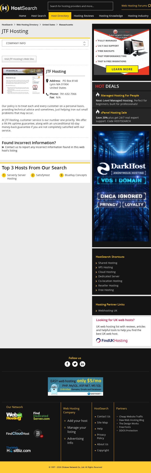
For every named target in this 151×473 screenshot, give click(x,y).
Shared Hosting (107, 263)
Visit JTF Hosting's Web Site (19, 59)
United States (48, 25)
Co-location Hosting (110, 281)
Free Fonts (125, 427)
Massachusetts (66, 25)
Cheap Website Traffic (131, 416)
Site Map (102, 422)
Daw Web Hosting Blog (131, 420)
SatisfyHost (43, 175)
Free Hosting (106, 290)
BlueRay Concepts (76, 175)
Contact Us (103, 416)
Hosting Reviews (84, 15)
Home (22, 15)
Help (100, 428)
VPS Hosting (105, 267)
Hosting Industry (138, 15)
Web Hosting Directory (27, 25)
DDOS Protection (128, 430)
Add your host (77, 421)
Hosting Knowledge (111, 15)
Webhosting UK (107, 310)
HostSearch (7, 25)
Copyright (103, 450)
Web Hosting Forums (134, 5)
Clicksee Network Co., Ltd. (73, 467)
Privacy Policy (101, 436)
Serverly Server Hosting (16, 176)
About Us (102, 444)
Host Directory (60, 15)
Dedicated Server (109, 276)
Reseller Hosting (108, 285)
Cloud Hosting (107, 272)
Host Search (38, 15)
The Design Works (129, 423)
